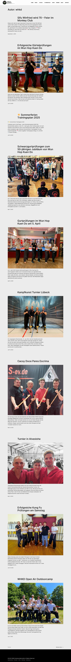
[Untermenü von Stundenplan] (50, 2)
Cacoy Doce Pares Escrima (33, 361)
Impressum (28, 660)
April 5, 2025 (10, 280)
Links (19, 660)
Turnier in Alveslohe (29, 439)
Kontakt (15, 660)
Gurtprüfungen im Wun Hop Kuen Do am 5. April (33, 222)
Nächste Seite (59, 647)
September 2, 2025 (12, 33)
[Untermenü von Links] (63, 2)
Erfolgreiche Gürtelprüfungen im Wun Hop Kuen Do (34, 46)
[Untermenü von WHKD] (37, 2)
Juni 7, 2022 (10, 636)
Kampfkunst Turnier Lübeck (33, 292)
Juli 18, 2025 (10, 135)
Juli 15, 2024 (10, 349)
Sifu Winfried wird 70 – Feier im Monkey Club (35, 19)
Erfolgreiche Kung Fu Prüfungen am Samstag (31, 509)
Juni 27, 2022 (10, 567)
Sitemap (23, 660)
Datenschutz (10, 660)
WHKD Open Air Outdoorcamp (35, 579)
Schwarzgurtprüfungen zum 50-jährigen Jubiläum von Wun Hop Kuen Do (35, 149)
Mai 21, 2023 (10, 496)
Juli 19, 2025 (10, 103)
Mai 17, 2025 (10, 209)
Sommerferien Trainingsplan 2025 (28, 116)
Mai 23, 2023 (10, 427)
